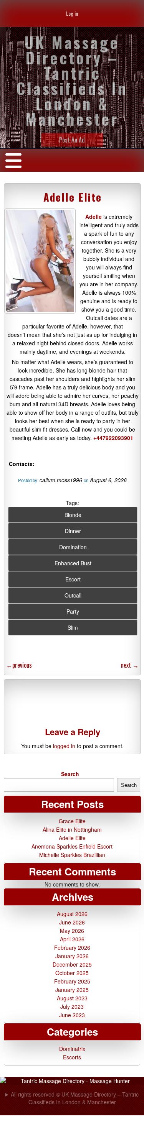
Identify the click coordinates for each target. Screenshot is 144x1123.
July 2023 (72, 1006)
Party (72, 611)
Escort (73, 579)
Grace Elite (72, 821)
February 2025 (72, 981)
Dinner (73, 531)
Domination (73, 547)
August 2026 (72, 914)
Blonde (73, 515)
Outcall (73, 595)
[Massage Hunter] (72, 1081)
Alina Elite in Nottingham (72, 829)
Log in (72, 13)
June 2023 (72, 1015)
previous (19, 665)
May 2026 (72, 930)
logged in (64, 746)
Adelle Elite (72, 197)
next (130, 665)
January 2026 (72, 956)
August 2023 (72, 998)
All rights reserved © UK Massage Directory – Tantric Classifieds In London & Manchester (75, 1098)
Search (70, 774)
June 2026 (72, 922)
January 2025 (72, 989)
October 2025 (72, 973)
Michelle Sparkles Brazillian (72, 855)
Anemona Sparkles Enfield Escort (72, 846)
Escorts (72, 1057)
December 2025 (72, 964)
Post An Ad (72, 139)
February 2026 (72, 947)
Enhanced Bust (73, 563)
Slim (73, 627)
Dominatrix (72, 1048)
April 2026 (72, 939)
